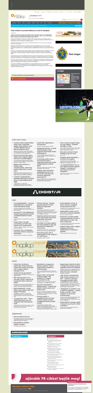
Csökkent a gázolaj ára (52, 338)
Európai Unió (61, 11)
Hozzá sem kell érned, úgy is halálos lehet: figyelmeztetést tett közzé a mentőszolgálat (23, 156)
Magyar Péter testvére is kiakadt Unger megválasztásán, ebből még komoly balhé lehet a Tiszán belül (23, 168)
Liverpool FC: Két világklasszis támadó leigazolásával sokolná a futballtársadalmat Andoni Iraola (24, 215)
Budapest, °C (36, 15)
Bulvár (37, 22)
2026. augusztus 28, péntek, (36, 18)
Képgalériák (49, 11)
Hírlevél (75, 11)
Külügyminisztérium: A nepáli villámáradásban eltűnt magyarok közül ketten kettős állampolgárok (46, 151)
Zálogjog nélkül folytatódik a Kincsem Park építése (69, 158)
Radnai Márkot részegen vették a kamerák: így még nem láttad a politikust (70, 303)
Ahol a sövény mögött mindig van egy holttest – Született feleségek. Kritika (69, 144)
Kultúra (33, 22)
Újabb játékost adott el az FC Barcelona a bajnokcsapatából (70, 212)
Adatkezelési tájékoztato (23, 388)
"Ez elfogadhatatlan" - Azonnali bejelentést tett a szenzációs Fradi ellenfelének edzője (24, 204)
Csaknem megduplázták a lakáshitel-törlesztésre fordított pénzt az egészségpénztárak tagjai (24, 179)
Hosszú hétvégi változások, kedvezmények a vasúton (53, 363)
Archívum (70, 11)
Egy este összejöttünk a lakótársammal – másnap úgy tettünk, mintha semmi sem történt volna (46, 287)
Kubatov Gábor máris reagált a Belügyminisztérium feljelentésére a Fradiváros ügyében (70, 229)
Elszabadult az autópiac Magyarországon (21, 323)
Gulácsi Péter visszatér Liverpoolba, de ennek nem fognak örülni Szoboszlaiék (22, 223)
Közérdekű (55, 11)
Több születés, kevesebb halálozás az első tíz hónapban (35, 25)
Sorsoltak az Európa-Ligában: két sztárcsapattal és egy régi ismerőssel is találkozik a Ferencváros (46, 225)
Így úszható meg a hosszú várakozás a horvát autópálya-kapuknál (56, 355)
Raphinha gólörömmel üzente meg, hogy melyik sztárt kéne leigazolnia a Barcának (46, 217)
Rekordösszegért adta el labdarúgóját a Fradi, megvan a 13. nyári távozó (47, 234)
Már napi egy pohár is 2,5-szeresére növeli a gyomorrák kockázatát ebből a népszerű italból (23, 280)
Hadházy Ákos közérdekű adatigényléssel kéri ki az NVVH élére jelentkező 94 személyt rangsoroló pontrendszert (45, 174)
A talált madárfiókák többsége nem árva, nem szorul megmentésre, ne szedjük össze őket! (55, 357)
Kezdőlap (14, 22)
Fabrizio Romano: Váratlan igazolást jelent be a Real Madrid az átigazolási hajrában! (45, 205)
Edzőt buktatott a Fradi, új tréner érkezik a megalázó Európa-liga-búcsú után (68, 204)
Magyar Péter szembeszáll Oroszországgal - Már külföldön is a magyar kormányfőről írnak (45, 277)
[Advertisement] (64, 16)
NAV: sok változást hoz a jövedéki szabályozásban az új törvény (54, 344)
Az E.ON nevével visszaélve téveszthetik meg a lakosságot (54, 352)
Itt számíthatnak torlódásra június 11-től (56, 364)
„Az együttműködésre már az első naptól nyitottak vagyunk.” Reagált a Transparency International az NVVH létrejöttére (70, 168)
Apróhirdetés (37, 11)
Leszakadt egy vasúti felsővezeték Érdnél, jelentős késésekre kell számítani (55, 341)
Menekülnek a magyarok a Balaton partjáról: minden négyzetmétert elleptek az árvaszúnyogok (45, 266)
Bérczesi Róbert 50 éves (22, 317)
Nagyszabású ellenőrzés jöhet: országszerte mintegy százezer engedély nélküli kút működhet (70, 265)
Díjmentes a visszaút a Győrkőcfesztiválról (52, 367)
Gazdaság (28, 22)
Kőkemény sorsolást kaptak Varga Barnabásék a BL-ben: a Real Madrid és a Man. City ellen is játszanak (70, 219)
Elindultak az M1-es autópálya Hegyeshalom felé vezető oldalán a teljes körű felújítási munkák (55, 349)
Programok (43, 11)
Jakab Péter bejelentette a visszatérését (45, 143)
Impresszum (15, 388)
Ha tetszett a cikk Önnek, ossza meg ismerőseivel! (23, 75)
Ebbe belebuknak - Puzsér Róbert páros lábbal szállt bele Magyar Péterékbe (24, 290)
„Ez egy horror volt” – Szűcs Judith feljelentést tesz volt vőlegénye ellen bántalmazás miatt (23, 301)
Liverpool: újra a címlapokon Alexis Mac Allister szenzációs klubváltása (23, 231)
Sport (45, 22)
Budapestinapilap (15, 25)
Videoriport (50, 22)
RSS (80, 11)
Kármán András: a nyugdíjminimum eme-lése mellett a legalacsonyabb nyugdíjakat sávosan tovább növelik (46, 300)
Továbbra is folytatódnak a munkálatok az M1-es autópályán (55, 369)
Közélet (19, 22)
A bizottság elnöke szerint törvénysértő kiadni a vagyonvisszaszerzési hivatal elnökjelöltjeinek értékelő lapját (46, 162)
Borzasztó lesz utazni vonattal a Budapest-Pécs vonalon (54, 346)
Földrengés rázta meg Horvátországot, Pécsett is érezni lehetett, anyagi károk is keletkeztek (75, 77)
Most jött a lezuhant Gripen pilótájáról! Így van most (69, 152)
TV (66, 11)
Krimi (41, 22)
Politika (23, 22)
